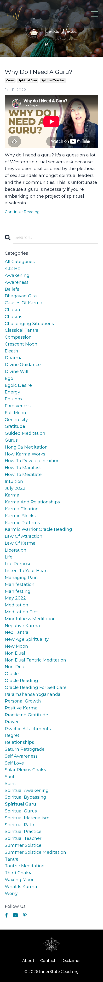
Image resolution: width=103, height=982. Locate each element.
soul (9, 776)
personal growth (23, 701)
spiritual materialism (27, 818)
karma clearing (22, 509)
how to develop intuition (32, 460)
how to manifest (23, 467)
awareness (17, 282)
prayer (12, 721)
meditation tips (22, 612)
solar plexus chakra (26, 769)
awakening (17, 275)
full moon (15, 412)
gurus (10, 80)
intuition (14, 481)
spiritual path (19, 824)
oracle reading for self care (36, 687)
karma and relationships (32, 502)
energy (12, 392)
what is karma (21, 886)
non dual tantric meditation (35, 660)
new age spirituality (27, 639)
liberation (15, 550)
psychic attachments (28, 728)
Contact (48, 960)
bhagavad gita (21, 296)
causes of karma (23, 302)
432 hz (12, 268)
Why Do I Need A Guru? (39, 72)
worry (11, 893)
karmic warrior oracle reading (38, 529)
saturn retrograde (25, 749)
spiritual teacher (52, 80)
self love (14, 763)
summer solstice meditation (35, 852)
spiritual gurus (21, 811)
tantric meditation (25, 865)
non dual (15, 653)
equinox (14, 399)
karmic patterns (22, 522)
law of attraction (23, 536)
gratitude (15, 426)
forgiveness (18, 405)
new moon (16, 646)
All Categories (20, 261)
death (11, 351)
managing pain (21, 577)
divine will (16, 371)
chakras (13, 316)
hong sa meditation (26, 447)
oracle (12, 673)
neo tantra (17, 632)
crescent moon (21, 344)
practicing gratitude (26, 715)
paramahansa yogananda (33, 694)
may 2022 (15, 598)
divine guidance (23, 364)
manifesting (17, 591)
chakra (12, 309)
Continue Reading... (23, 212)
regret (12, 735)
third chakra (19, 872)
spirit (10, 783)
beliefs (12, 289)
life (8, 557)
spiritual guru (27, 80)
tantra (12, 859)
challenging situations (29, 323)
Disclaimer (71, 960)
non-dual (15, 666)
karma (12, 495)
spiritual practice (23, 831)
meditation (16, 605)
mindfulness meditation (30, 618)
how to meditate (23, 474)
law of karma (20, 543)
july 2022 (15, 488)
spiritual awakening (27, 790)
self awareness (21, 756)
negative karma (22, 625)
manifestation (19, 584)
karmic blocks (20, 515)
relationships (19, 742)
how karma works (25, 454)
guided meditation (25, 433)
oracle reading (21, 680)
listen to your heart (26, 570)
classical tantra (22, 330)
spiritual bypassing (25, 797)
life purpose (18, 563)
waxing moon (20, 879)
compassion (18, 337)
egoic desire (18, 385)
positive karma (21, 708)
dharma (14, 357)
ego (9, 378)
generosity (16, 419)
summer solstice (23, 845)
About (28, 960)
